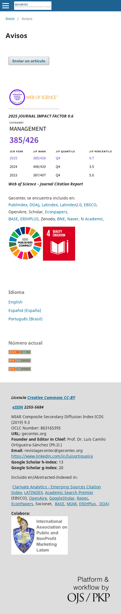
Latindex (50, 204)
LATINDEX (33, 492)
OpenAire (38, 498)
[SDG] (41, 259)
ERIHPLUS (29, 218)
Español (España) (24, 310)
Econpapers (56, 211)
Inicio (10, 18)
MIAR (72, 503)
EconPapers (22, 503)
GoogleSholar (62, 498)
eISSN (17, 407)
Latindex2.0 (71, 204)
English (15, 302)
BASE (13, 218)
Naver (73, 218)
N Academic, (92, 218)
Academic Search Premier (69, 492)
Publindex (17, 204)
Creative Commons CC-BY (51, 397)
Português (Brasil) (25, 319)
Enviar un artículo (28, 60)
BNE (61, 218)
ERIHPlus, (88, 503)
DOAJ (34, 204)
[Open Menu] (5, 5)
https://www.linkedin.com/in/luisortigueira (52, 456)
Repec (82, 498)
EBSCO (90, 204)
